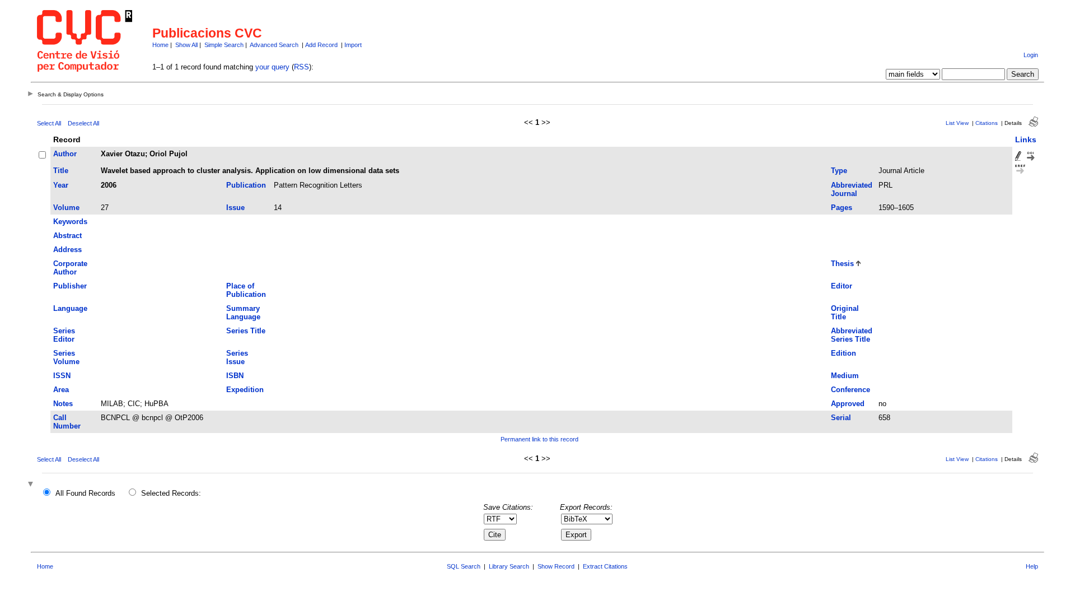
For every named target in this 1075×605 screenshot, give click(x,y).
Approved (847, 403)
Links (1025, 139)
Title (60, 170)
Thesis (842, 263)
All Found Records (85, 493)
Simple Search (224, 44)
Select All (49, 123)
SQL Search (463, 566)
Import (353, 44)
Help (1032, 566)
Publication (246, 185)
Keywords (70, 221)
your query (272, 67)
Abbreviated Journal (851, 189)
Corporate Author (70, 267)
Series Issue (237, 357)
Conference (850, 389)
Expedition (245, 389)
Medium (845, 375)
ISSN (62, 375)
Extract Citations (605, 566)
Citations (986, 123)
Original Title (845, 312)
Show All (186, 44)
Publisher (70, 286)
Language (70, 308)
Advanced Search (274, 44)
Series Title (245, 331)
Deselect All (83, 123)
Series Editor (64, 335)
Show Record (556, 566)
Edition (843, 353)
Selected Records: (171, 493)
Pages (841, 207)
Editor (841, 286)
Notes (63, 403)
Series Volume (66, 357)
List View (957, 123)
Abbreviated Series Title (851, 335)
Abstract (67, 235)
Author (65, 154)
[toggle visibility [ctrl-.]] (32, 485)
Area (61, 389)
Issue (235, 207)
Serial (841, 417)
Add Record (321, 44)
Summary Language (243, 312)
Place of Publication (246, 290)
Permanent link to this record (539, 439)
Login (1030, 55)
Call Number (67, 421)
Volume (66, 207)
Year (60, 185)
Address (67, 249)
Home (160, 44)
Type (839, 170)
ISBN (235, 375)
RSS (301, 67)
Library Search (509, 566)
